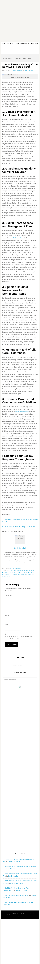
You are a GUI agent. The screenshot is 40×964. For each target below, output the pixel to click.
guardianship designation (10, 574)
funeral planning (28, 572)
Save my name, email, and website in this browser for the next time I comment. (18, 638)
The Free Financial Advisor (20, 50)
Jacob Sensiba (13, 876)
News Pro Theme (22, 914)
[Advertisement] (20, 20)
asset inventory (15, 570)
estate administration (22, 411)
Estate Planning (15, 568)
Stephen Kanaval (21, 890)
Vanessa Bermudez (16, 883)
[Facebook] (15, 663)
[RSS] (24, 663)
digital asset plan (18, 238)
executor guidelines (15, 572)
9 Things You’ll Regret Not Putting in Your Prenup (18, 527)
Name (7, 615)
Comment (8, 595)
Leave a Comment (30, 70)
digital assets (25, 570)
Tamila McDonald (14, 861)
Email (7, 625)
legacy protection (25, 574)
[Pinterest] (19, 663)
